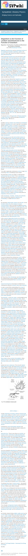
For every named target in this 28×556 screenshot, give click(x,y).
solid (10, 57)
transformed (19, 62)
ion (24, 324)
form (7, 154)
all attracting (16, 214)
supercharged (20, 324)
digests (12, 318)
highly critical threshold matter (7, 416)
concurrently (3, 101)
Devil (25, 496)
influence (8, 148)
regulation (11, 460)
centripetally (4, 198)
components (13, 178)
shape (22, 84)
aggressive (19, 317)
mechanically (16, 182)
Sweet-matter (4, 321)
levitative (9, 334)
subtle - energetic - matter (19, 479)
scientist (9, 174)
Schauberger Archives (16, 47)
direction (17, 195)
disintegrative (22, 238)
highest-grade (9, 59)
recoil (22, 420)
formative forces (8, 269)
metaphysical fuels (14, 98)
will (14, 464)
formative (11, 68)
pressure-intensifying (15, 259)
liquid (12, 57)
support (15, 225)
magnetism (17, 79)
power (25, 89)
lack (14, 474)
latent (10, 292)
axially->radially (8, 516)
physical (11, 141)
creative (2, 322)
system (6, 434)
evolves (12, 148)
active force (14, 186)
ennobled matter (20, 376)
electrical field (16, 137)
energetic (11, 51)
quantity (20, 451)
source (8, 532)
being (2, 54)
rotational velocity (17, 96)
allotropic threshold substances (18, 525)
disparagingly (22, 277)
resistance (20, 71)
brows (10, 496)
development (5, 98)
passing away (8, 54)
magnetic (7, 63)
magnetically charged (12, 341)
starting (16, 230)
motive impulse (8, 62)
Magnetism (3, 50)
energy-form (21, 83)
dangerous (23, 315)
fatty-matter (3, 525)
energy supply (4, 440)
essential (22, 90)
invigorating (20, 374)
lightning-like (18, 420)
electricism (10, 50)
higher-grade (16, 83)
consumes (3, 318)
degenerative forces (18, 266)
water (13, 60)
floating (15, 366)
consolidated (9, 305)
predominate (13, 468)
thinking (15, 447)
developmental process (6, 451)
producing (3, 249)
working (14, 285)
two (2, 51)
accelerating (23, 122)
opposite (17, 156)
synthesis (17, 139)
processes (20, 74)
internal (21, 310)
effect (18, 80)
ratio (23, 66)
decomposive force (11, 325)
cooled (12, 161)
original (11, 248)
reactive (2, 269)
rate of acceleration (10, 162)
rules (20, 444)
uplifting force (10, 92)
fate (3, 486)
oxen (14, 539)
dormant (10, 298)
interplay (3, 178)
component (3, 186)
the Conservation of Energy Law (15, 102)
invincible (3, 533)
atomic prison (12, 304)
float (3, 369)
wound (22, 513)
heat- (18, 373)
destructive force (11, 189)
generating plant (21, 434)
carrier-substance (21, 292)
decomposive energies (6, 468)
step (10, 359)
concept (21, 287)
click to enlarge (13, 410)
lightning (25, 423)
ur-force (18, 216)
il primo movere (16, 483)
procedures (8, 438)
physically (13, 184)
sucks (21, 212)
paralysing (13, 180)
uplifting (9, 126)
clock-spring (17, 514)
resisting (3, 206)
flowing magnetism (22, 115)
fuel (2, 64)
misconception (7, 229)
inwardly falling (20, 349)
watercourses (13, 440)
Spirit (22, 497)
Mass (2, 290)
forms (14, 349)
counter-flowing (21, 222)
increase (24, 94)
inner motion (3, 295)
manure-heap (12, 507)
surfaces (7, 206)
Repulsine (3, 112)
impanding (3, 350)
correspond (5, 262)
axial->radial (6, 221)
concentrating (11, 350)
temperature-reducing (12, 330)
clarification (13, 310)
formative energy (10, 208)
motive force (16, 68)
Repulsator (11, 111)
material (19, 186)
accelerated (16, 192)
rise (13, 163)
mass (14, 122)
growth (2, 356)
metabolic (24, 177)
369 (2, 550)
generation (14, 115)
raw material (19, 367)
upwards (21, 210)
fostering (3, 83)
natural (15, 191)
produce (23, 467)
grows (11, 477)
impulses (8, 437)
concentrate (9, 129)
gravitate (13, 370)
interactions (3, 311)
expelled (20, 455)
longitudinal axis (8, 124)
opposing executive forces (9, 56)
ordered (18, 72)
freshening (22, 146)
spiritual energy (14, 532)
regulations (3, 445)
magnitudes (15, 51)
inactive (13, 320)
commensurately (4, 205)
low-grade (21, 89)
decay (6, 478)
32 (13, 112)
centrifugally (21, 219)
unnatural (21, 191)
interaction (5, 297)
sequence (3, 192)
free (8, 317)
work (6, 493)
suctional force (11, 264)
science (19, 171)
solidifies (15, 477)
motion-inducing (11, 245)
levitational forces (14, 371)
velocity (19, 230)
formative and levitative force (7, 342)
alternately (3, 182)
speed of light (16, 132)
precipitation (18, 358)
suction (2, 180)
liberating (3, 62)
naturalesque (21, 158)
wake (3, 214)
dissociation (3, 75)
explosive (17, 166)
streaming (17, 210)
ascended (9, 453)
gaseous (17, 57)
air (20, 57)
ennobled (25, 451)
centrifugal (8, 326)
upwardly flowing (14, 237)
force (14, 67)
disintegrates (7, 423)
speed (7, 212)
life (25, 532)
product (10, 191)
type (21, 81)
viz (15, 165)
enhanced (10, 464)
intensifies (11, 300)
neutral (15, 292)
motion (8, 72)
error (26, 171)
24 (18, 111)
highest (8, 377)
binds (7, 318)
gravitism (3, 53)
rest (22, 223)
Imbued (13, 345)
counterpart (9, 70)
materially (22, 182)
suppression (23, 536)
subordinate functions (20, 50)
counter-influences (11, 354)
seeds (16, 497)
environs (24, 213)
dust (23, 526)
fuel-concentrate (14, 126)
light (2, 90)
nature (8, 176)
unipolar (11, 317)
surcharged (9, 128)
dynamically (21, 233)
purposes (11, 89)
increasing (20, 225)
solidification (17, 291)
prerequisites (4, 475)
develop (13, 145)
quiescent (24, 79)
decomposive (4, 70)
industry (24, 155)
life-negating (19, 63)
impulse (2, 376)
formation (23, 133)
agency (2, 74)
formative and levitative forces (11, 241)
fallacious (9, 104)
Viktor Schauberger (12, 277)
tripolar (11, 122)
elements (9, 457)
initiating (11, 96)
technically (9, 233)
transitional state (15, 59)
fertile (6, 322)
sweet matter (18, 331)
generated (19, 507)
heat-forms (6, 145)
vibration (9, 295)
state (19, 223)
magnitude (3, 225)
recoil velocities (8, 167)
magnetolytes (4, 453)
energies (5, 273)
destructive (3, 154)
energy (2, 130)
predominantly (13, 63)
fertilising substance (14, 337)
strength (24, 419)
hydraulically (15, 233)
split (7, 122)
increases (20, 204)
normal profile (23, 85)
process (20, 67)
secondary (14, 80)
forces (15, 64)
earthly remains (21, 524)
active (8, 216)
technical (3, 251)
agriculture (18, 438)
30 (10, 112)
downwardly (22, 226)
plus (15, 311)
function (12, 77)
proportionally (11, 101)
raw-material (6, 501)
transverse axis (12, 193)
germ (2, 478)
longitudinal (3, 193)
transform (8, 376)
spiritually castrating (10, 536)
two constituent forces (5, 181)
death (14, 524)
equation (6, 125)
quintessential (4, 176)
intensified (20, 325)
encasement (15, 141)
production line (19, 509)
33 (15, 112)
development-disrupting (6, 443)
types (5, 72)
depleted (17, 273)
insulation (22, 141)
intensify (20, 241)
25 (20, 111)
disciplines (19, 278)
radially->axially (23, 236)
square (5, 96)
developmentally (16, 315)
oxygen (9, 315)
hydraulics (12, 272)
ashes (2, 528)
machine (21, 433)
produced (17, 154)
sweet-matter (18, 318)
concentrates (5, 64)
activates (19, 443)
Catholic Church (11, 518)
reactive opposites (18, 181)
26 (21, 111)
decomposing (4, 161)
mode (10, 221)
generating (16, 89)
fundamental (22, 474)
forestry (14, 438)
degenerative (11, 218)
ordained (13, 133)
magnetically (3, 128)
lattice (17, 304)
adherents (18, 454)
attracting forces (14, 450)
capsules (10, 498)
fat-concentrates (10, 531)
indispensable (10, 202)
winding (21, 516)
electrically (15, 324)
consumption (4, 253)
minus (18, 311)
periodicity (19, 163)
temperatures (18, 333)
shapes (17, 245)
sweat (4, 496)
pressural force (16, 467)
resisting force (4, 300)
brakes (20, 423)
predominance (6, 185)
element (5, 366)
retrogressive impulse (12, 505)
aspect (19, 142)
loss (5, 208)
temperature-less (18, 377)
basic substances (10, 365)
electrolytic (15, 74)
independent (12, 533)
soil (1, 273)
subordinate (23, 70)
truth (8, 522)
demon (16, 481)
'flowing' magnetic (13, 107)
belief (7, 524)
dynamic (13, 251)
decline (23, 269)
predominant (10, 67)
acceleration (16, 100)
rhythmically (8, 182)
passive (10, 80)
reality (2, 232)
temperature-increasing (17, 314)
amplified (6, 302)
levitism (20, 51)
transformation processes (12, 66)
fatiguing (8, 180)
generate (23, 129)
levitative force (20, 345)
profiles (20, 245)
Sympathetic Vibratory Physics (7, 31)
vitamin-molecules (18, 498)
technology (3, 104)
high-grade (22, 520)
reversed (15, 151)
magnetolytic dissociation (10, 158)
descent (2, 424)
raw (11, 479)
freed (15, 212)
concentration (4, 353)
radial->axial (4, 117)
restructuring (24, 145)
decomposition (9, 159)
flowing (22, 80)
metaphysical (5, 51)
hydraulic (7, 251)
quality (2, 359)
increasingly (3, 305)
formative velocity (4, 204)
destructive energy (16, 417)
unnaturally (22, 234)
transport (3, 434)
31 (12, 112)
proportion (3, 242)
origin (21, 227)
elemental (5, 189)
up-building (6, 68)
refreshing (19, 178)
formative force (19, 188)
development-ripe (5, 509)
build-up (20, 155)
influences (3, 315)
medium (23, 57)
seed (16, 478)
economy (6, 156)
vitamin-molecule (20, 366)
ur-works (3, 514)
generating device (5, 213)
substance (10, 322)
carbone (24, 318)
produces (3, 167)
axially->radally (6, 234)
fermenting (6, 507)
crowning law (4, 102)
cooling (18, 146)
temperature (7, 90)
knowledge (20, 258)
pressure (17, 180)
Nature (22, 249)
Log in (25, 29)
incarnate (3, 497)
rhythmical (3, 165)
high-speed (3, 326)
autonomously (19, 369)
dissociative (14, 143)
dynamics (19, 272)
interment (18, 529)
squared (21, 132)
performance (7, 247)
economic (20, 269)
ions (10, 64)
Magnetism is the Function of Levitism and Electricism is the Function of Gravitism (12, 40)
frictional (24, 205)
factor (8, 115)
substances (15, 455)
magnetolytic (8, 74)
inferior (9, 346)
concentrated (4, 304)
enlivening (23, 264)
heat (12, 90)
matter (17, 122)
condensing (13, 138)
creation (8, 83)
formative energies (18, 248)
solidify (19, 457)
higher (2, 135)
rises (10, 204)
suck (4, 346)
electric (23, 63)
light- (11, 377)
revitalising (8, 333)
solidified (16, 353)
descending (7, 421)
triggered (15, 421)
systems (3, 155)
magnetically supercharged (19, 453)
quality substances (13, 537)
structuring (6, 283)
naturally (9, 133)
